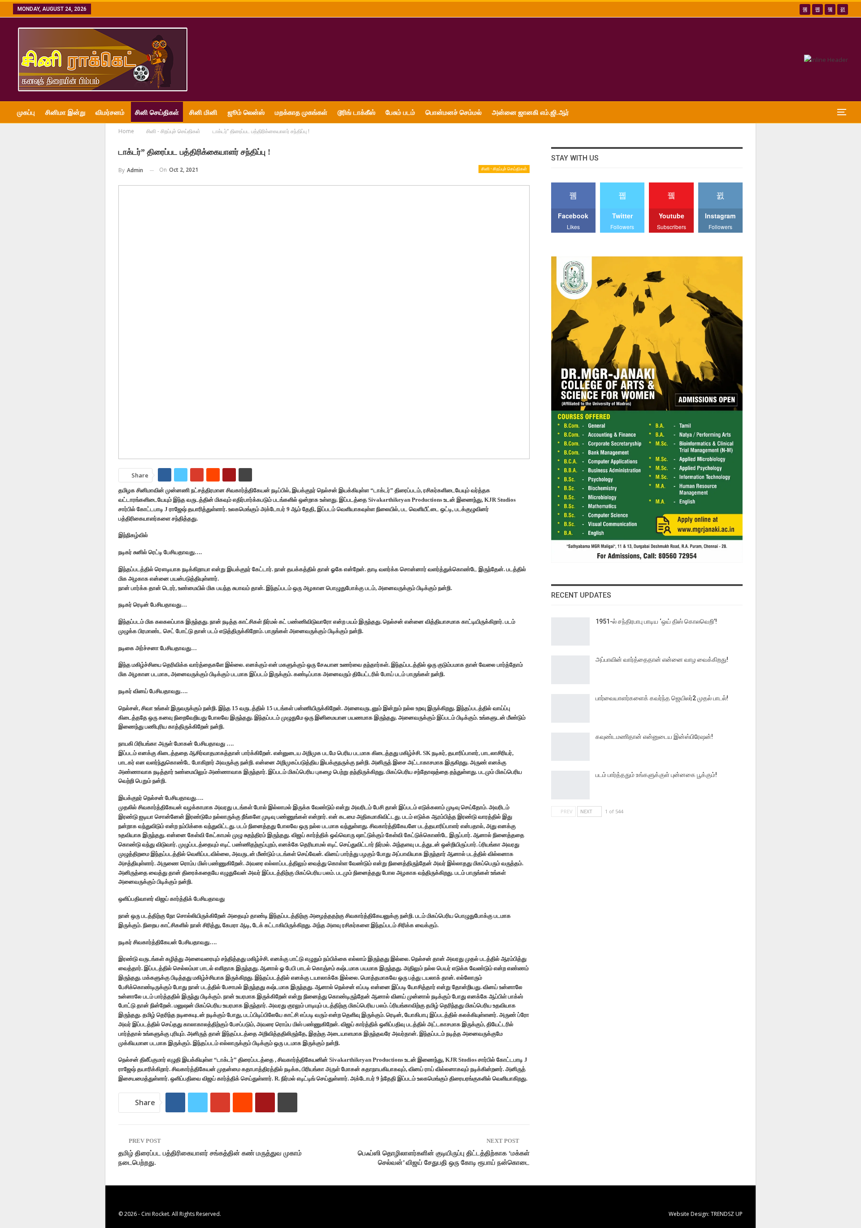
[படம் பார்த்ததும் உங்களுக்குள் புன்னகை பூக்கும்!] (570, 785)
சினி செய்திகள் (157, 112)
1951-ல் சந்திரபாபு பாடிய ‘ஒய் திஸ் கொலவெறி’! (656, 621)
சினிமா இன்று (65, 112)
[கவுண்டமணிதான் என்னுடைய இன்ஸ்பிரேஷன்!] (570, 747)
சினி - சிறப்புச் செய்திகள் (504, 168)
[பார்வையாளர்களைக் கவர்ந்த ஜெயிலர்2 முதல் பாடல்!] (570, 708)
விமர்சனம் (110, 112)
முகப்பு (26, 112)
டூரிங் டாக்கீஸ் (356, 112)
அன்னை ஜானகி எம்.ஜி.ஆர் (530, 112)
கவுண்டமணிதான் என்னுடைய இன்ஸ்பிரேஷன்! (654, 736)
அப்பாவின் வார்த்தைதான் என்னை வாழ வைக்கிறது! (662, 659)
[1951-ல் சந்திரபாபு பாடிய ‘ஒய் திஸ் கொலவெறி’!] (570, 631)
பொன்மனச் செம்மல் (454, 112)
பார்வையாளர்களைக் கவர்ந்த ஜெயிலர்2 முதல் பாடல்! (662, 698)
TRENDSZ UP (727, 1214)
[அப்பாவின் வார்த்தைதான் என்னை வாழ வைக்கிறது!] (570, 669)
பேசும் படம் (400, 112)
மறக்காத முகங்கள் (301, 112)
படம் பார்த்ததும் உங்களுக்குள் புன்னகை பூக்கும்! (656, 774)
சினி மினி (203, 112)
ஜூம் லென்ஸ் (246, 112)
